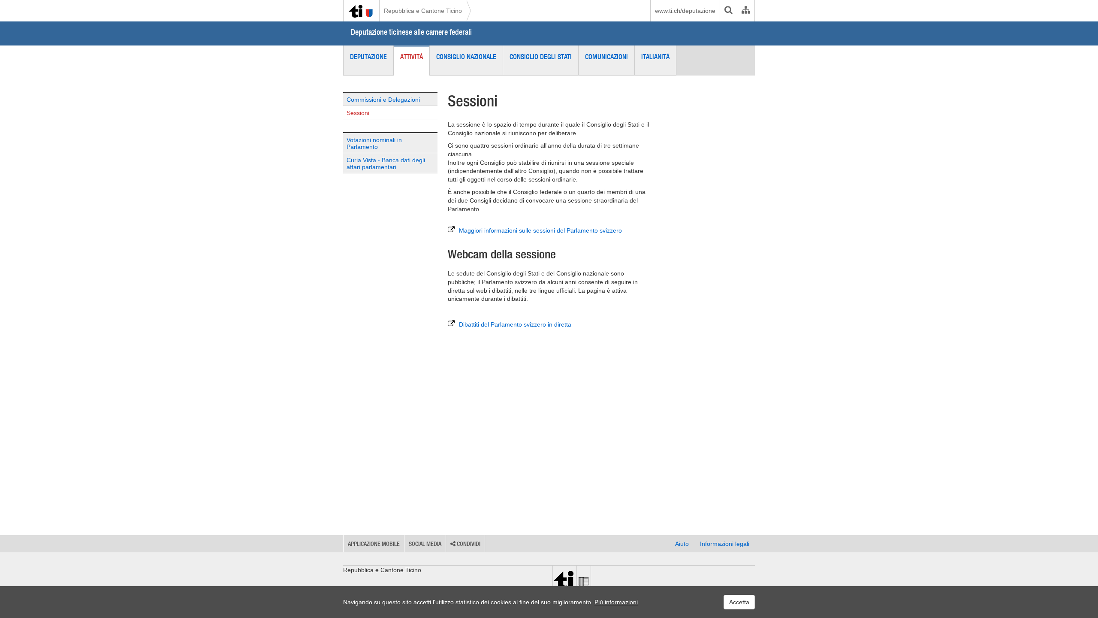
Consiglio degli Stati (541, 56)
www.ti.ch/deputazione (685, 10)
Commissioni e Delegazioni (383, 99)
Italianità (655, 56)
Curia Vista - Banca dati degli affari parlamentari (386, 163)
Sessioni (358, 112)
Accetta (739, 602)
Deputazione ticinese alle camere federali (411, 32)
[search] (728, 10)
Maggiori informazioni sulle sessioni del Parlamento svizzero (540, 230)
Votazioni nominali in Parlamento (374, 143)
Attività (411, 56)
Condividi (467, 544)
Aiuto (682, 543)
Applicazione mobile (374, 544)
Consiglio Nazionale (466, 56)
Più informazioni (616, 602)
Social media (425, 544)
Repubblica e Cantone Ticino (423, 10)
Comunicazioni (606, 56)
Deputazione (368, 56)
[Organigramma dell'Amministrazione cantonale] (745, 10)
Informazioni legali (724, 543)
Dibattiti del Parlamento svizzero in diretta (515, 324)
